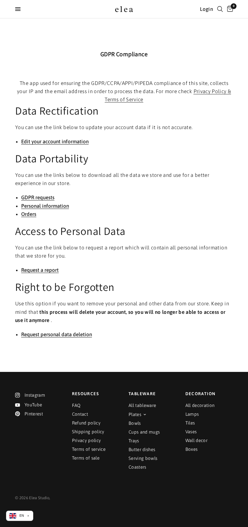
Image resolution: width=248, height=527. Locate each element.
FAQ (76, 405)
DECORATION (200, 394)
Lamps (192, 414)
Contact (80, 414)
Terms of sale (86, 457)
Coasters (137, 467)
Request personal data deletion (56, 334)
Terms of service (89, 449)
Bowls (135, 423)
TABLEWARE (142, 394)
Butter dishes (142, 449)
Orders (28, 214)
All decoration (200, 405)
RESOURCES (85, 394)
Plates (135, 414)
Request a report (40, 270)
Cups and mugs (144, 431)
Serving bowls (143, 458)
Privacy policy (86, 440)
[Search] (220, 9)
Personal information (45, 206)
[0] (229, 9)
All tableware (142, 405)
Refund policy (86, 422)
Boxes (191, 449)
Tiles (190, 422)
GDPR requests (37, 197)
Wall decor (196, 440)
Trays (134, 440)
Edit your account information (55, 142)
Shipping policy (88, 431)
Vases (191, 431)
